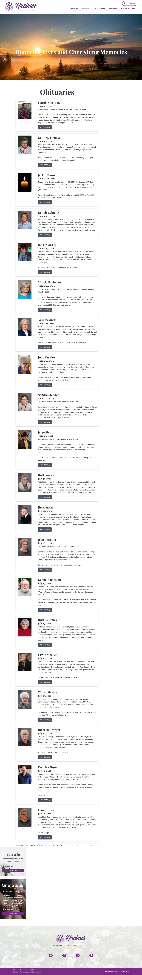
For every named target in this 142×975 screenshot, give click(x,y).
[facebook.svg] (91, 955)
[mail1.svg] (78, 955)
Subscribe (13, 870)
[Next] (97, 845)
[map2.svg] (64, 955)
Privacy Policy (107, 971)
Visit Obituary (45, 127)
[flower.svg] (51, 955)
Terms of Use (116, 971)
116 (92, 845)
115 (87, 845)
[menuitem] (75, 9)
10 (77, 845)
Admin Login (125, 971)
